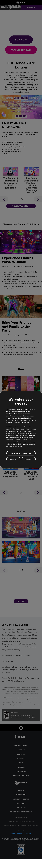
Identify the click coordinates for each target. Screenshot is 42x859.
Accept (28, 459)
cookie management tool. (21, 422)
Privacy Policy (10, 418)
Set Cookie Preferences (21, 453)
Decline (13, 459)
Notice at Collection (24, 418)
